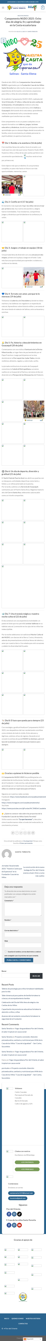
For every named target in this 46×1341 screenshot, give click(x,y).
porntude (5, 1068)
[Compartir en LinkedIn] (33, 833)
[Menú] (3, 7)
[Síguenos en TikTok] (19, 1214)
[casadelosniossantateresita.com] (23, 7)
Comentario (9, 901)
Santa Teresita (32, 31)
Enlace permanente (26, 843)
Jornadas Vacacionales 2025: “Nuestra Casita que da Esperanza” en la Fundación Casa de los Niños (12, 871)
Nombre (7, 920)
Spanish (29, 1339)
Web (6, 941)
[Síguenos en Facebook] (9, 1214)
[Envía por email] (25, 833)
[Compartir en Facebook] (17, 833)
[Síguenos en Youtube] (19, 1225)
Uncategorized (23, 15)
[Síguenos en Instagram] (14, 1214)
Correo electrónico (11, 930)
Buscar (4, 971)
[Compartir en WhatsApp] (13, 833)
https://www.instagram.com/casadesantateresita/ (21, 803)
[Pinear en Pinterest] (29, 833)
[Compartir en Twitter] (21, 833)
